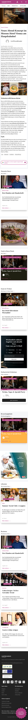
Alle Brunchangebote (5, 416)
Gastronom (17, 688)
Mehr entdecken (4, 374)
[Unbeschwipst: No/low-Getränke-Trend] (14, 579)
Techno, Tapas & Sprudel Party (11, 271)
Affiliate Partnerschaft (6, 703)
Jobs (20, 352)
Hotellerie (23, 5)
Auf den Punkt (7, 186)
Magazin (3, 688)
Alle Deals (3, 253)
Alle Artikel (3, 173)
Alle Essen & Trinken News (7, 291)
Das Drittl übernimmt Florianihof (10, 312)
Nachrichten (11, 350)
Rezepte (10, 352)
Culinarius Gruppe (5, 701)
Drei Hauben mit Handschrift (13, 193)
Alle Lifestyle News (5, 486)
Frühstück (15, 5)
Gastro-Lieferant (18, 692)
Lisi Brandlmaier (16, 41)
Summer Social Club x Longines (13, 506)
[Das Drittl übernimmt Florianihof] (14, 299)
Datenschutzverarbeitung (17, 362)
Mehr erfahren (5, 208)
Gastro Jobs (4, 694)
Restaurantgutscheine (6, 707)
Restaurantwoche (5, 705)
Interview (4, 588)
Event (3, 503)
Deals (20, 350)
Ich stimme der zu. (15, 362)
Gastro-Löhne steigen (10, 630)
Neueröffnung (18, 154)
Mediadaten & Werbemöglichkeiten (9, 713)
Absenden (14, 359)
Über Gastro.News (6, 711)
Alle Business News (5, 533)
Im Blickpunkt (7, 584)
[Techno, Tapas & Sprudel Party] (14, 261)
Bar (8, 5)
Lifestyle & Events (8, 499)
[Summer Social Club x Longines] (14, 494)
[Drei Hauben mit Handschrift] (14, 181)
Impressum (12, 711)
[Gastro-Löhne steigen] (14, 618)
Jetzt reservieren (14, 400)
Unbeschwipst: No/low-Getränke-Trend (10, 592)
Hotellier (17, 690)
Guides (3, 690)
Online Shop (17, 694)
